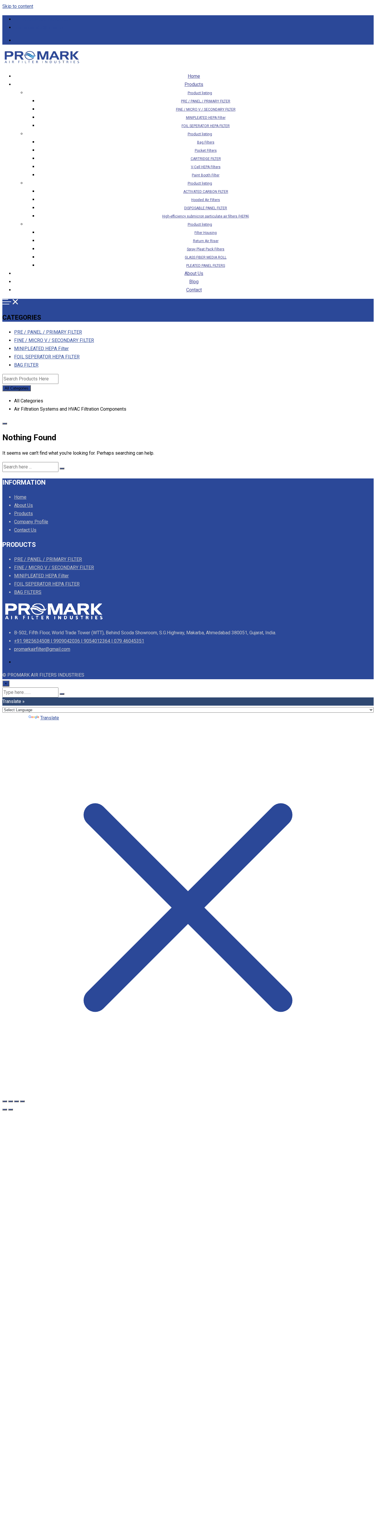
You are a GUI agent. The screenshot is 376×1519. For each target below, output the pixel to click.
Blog (194, 281)
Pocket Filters (206, 151)
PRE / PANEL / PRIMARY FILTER (205, 101)
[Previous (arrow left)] (4, 1109)
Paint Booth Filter (205, 175)
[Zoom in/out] (4, 1101)
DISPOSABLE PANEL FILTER (205, 208)
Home (194, 76)
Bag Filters (205, 142)
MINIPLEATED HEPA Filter (206, 118)
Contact (194, 290)
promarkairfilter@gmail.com (40, 27)
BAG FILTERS (27, 592)
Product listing (200, 93)
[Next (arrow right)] (10, 1109)
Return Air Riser (206, 241)
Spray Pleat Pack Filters (205, 249)
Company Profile (31, 522)
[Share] (16, 1101)
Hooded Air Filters (205, 200)
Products (193, 84)
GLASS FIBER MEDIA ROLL (205, 257)
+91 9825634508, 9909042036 (42, 19)
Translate (49, 718)
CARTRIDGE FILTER (206, 159)
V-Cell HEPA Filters (206, 167)
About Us (193, 273)
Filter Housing (205, 233)
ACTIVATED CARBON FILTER (205, 192)
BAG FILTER (26, 365)
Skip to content (17, 6)
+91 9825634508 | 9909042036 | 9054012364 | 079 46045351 (79, 641)
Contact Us (25, 530)
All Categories (16, 388)
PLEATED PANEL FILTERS (205, 266)
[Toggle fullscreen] (10, 1101)
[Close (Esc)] (22, 1101)
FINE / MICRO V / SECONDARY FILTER (206, 109)
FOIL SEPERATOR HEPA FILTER (206, 126)
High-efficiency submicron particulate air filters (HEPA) (205, 216)
